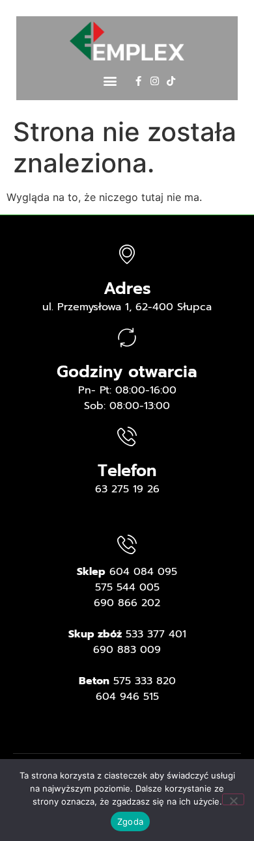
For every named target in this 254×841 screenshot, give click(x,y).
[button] (109, 81)
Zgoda (130, 821)
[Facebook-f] (138, 81)
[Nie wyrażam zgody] (233, 799)
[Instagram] (155, 81)
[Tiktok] (171, 81)
